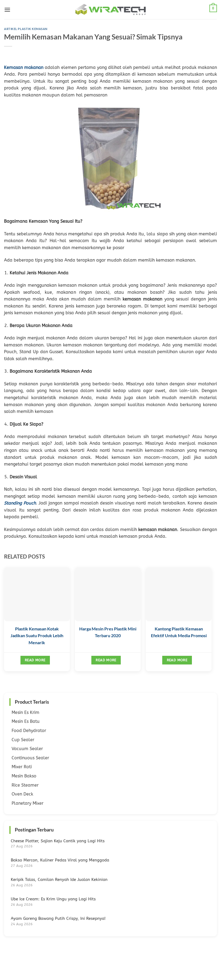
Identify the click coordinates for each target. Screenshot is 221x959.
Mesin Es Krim (25, 712)
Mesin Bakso (24, 775)
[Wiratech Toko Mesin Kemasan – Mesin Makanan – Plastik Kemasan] (110, 10)
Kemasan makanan (23, 67)
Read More (35, 660)
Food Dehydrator (29, 730)
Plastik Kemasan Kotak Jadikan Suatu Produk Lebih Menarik (37, 635)
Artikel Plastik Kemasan (25, 29)
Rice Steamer (25, 785)
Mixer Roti (22, 766)
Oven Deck (22, 794)
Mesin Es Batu (26, 721)
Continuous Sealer (30, 757)
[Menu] (7, 9)
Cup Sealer (23, 739)
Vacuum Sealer (27, 748)
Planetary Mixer (27, 803)
